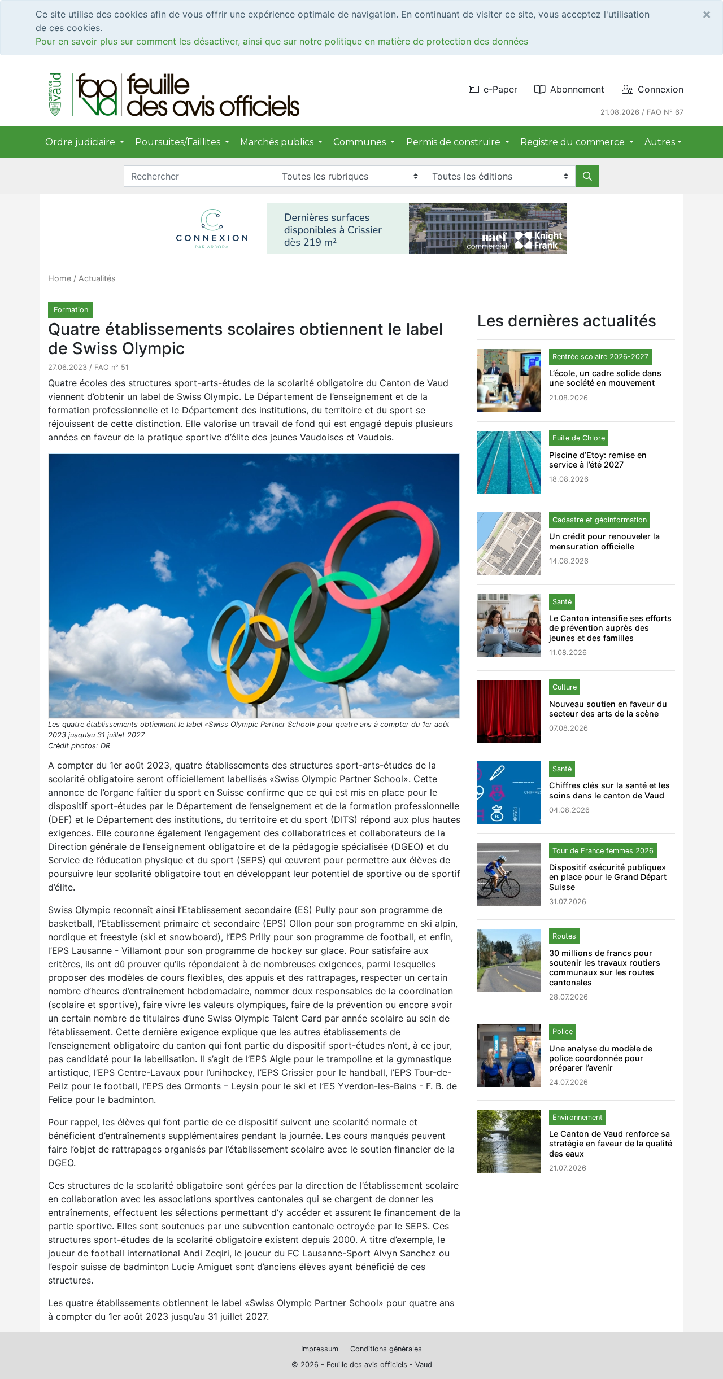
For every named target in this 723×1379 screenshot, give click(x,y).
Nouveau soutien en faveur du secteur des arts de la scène (608, 708)
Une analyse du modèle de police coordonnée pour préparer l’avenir (600, 1058)
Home (59, 278)
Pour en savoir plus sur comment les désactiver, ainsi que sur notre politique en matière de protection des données (282, 41)
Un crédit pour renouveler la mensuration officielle (604, 541)
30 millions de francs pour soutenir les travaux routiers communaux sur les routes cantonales (604, 967)
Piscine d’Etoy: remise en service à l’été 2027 (598, 459)
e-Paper (500, 89)
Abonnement (577, 89)
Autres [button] (659, 142)
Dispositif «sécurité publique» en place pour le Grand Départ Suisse (608, 877)
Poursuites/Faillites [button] (179, 142)
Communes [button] (360, 142)
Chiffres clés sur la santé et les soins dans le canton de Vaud (609, 790)
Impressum (319, 1349)
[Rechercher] (587, 176)
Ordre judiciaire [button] (81, 142)
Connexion (660, 89)
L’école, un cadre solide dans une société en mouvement (605, 377)
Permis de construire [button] (454, 142)
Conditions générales (386, 1349)
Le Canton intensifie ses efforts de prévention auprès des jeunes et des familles (610, 628)
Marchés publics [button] (278, 142)
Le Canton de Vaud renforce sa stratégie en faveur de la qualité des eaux (610, 1143)
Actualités (97, 278)
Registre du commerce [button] (573, 142)
